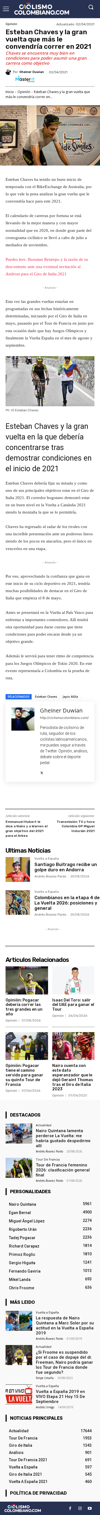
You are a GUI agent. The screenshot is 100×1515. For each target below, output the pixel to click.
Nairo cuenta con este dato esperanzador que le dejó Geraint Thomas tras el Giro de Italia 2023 (72, 1077)
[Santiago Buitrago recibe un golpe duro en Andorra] (18, 869)
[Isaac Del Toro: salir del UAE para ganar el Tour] (73, 980)
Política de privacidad (38, 1493)
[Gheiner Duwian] (9, 72)
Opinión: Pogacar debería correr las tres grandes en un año (24, 1007)
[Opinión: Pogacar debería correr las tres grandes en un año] (27, 980)
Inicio (10, 91)
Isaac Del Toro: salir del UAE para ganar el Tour (73, 1005)
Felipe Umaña (45, 1378)
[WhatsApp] (66, 796)
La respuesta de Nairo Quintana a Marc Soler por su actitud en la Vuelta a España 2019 (65, 1325)
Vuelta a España (46, 858)
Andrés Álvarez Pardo (50, 876)
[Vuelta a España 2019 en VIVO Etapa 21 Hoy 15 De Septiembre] (19, 1394)
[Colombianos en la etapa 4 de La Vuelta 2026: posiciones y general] (18, 902)
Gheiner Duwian (31, 72)
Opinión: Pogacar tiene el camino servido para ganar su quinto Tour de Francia (24, 1075)
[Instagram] (80, 1508)
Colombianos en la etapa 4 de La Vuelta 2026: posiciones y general (67, 903)
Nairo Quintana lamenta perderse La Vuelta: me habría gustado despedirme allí (63, 1138)
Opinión (11, 24)
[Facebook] (28, 796)
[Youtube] (89, 1508)
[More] (80, 796)
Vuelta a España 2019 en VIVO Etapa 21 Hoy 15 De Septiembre (60, 1396)
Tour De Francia (48, 1159)
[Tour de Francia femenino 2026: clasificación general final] (19, 1168)
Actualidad (43, 1125)
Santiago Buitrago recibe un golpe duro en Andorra (65, 867)
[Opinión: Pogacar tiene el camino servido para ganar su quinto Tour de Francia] (27, 1046)
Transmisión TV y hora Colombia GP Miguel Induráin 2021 (75, 826)
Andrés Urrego (45, 1407)
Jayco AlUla (70, 697)
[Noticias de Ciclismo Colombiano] (41, 8)
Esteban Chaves (46, 697)
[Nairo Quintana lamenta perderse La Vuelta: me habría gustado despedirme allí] (19, 1134)
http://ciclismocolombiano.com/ (64, 718)
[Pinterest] (54, 796)
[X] (42, 771)
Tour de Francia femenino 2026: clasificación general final (63, 1170)
